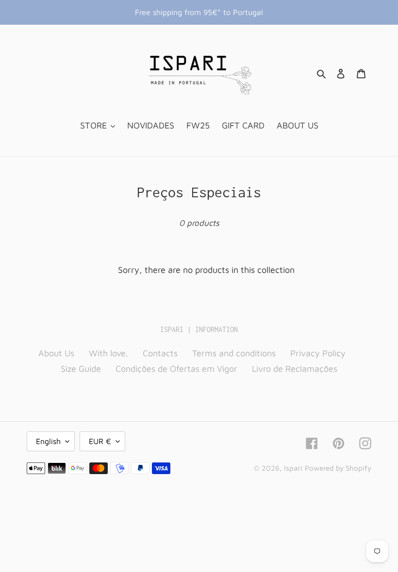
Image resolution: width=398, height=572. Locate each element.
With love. (108, 353)
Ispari (293, 468)
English (48, 441)
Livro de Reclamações (294, 369)
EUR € (100, 441)
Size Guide (81, 369)
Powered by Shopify (338, 468)
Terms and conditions (234, 353)
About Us (56, 353)
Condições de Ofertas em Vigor (176, 369)
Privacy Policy (318, 353)
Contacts (160, 353)
